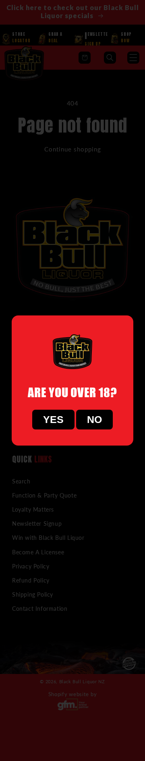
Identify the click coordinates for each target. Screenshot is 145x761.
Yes (53, 419)
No (94, 419)
